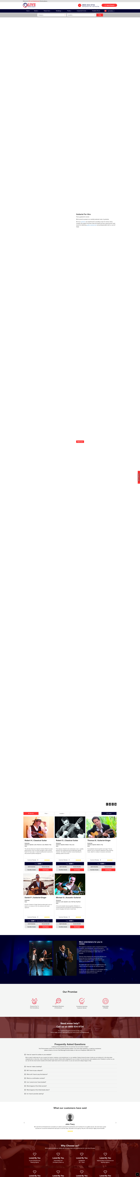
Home (28, 11)
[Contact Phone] (79, 5)
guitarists (83, 221)
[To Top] (137, 1174)
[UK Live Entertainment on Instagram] (113, 804)
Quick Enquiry (110, 5)
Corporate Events (81, 11)
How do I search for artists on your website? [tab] (39, 1054)
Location (61, 813)
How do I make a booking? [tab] (34, 1066)
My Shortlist (110, 10)
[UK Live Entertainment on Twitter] (110, 804)
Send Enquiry (46, 869)
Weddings (58, 11)
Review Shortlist (45, 866)
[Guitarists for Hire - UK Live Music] (29, 5)
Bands (36, 11)
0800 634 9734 (76, 1026)
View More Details (31, 869)
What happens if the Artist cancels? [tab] (37, 1086)
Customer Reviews (32, 860)
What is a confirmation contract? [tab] (36, 1078)
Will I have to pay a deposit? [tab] (35, 1070)
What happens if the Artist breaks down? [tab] (38, 1090)
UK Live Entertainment (34, 1)
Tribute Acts (47, 11)
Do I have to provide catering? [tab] (35, 1094)
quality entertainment (92, 225)
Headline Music (96, 11)
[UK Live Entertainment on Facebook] (107, 804)
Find (100, 15)
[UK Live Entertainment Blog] (115, 804)
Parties (69, 11)
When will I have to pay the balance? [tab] (37, 1074)
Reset (109, 813)
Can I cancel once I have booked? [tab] (36, 1082)
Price (46, 813)
